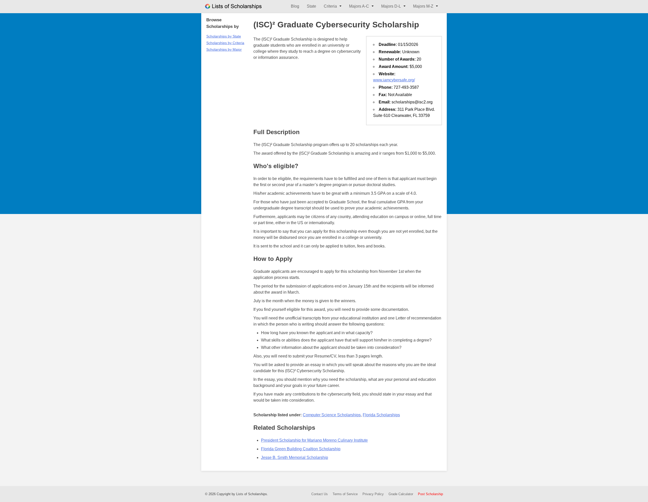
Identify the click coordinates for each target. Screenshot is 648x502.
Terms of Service (345, 494)
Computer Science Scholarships (332, 415)
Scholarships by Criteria (225, 43)
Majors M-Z (423, 6)
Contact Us (319, 494)
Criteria (330, 6)
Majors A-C (359, 6)
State (311, 6)
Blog (295, 6)
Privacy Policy (373, 494)
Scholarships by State (223, 36)
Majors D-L (391, 6)
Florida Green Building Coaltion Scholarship (300, 449)
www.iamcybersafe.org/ (394, 80)
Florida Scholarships (381, 415)
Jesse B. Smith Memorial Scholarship (294, 457)
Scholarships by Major (224, 49)
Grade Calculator (401, 494)
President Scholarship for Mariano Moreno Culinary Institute (314, 440)
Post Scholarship (430, 494)
